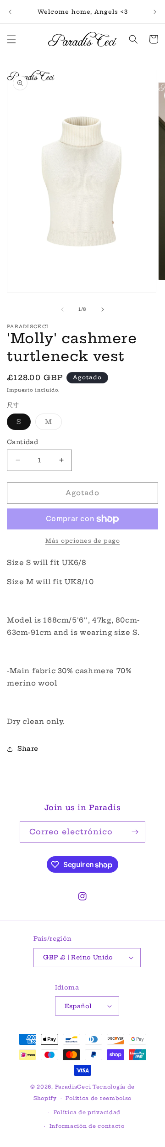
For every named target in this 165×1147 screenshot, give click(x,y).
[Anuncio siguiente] (155, 12)
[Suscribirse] (135, 832)
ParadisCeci (73, 1087)
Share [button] (27, 748)
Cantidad (22, 441)
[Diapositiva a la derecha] (103, 309)
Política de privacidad (87, 1112)
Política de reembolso (99, 1098)
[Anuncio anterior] (10, 12)
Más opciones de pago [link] (82, 540)
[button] (11, 39)
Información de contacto (87, 1126)
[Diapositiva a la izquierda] (62, 309)
